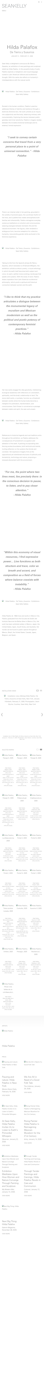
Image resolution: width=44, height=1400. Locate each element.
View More (6, 1095)
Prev (2, 714)
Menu (4, 11)
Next (42, 714)
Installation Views (37, 690)
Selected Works (37, 749)
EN (38, 2)
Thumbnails (41, 690)
